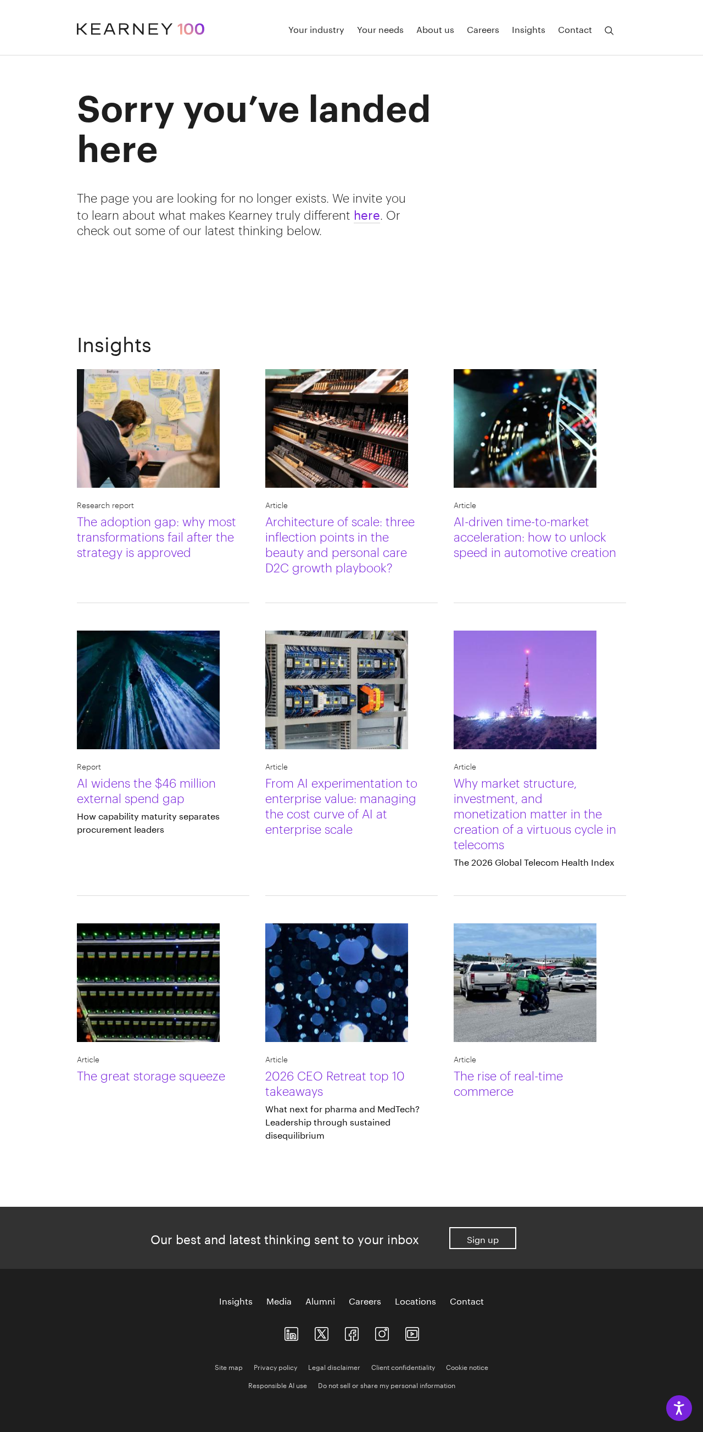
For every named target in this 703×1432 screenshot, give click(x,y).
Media (279, 1300)
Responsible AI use (277, 1384)
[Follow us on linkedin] (291, 1331)
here (367, 213)
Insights (528, 28)
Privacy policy (275, 1366)
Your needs (380, 28)
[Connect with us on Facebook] (352, 1331)
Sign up (483, 1238)
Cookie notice (467, 1366)
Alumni (320, 1300)
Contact (575, 28)
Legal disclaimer (334, 1366)
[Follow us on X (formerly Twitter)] (321, 1331)
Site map (229, 1366)
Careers (483, 28)
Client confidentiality (403, 1366)
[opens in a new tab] (382, 1331)
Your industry (316, 28)
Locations (415, 1300)
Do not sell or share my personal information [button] (386, 1384)
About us (435, 28)
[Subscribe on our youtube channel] (412, 1331)
